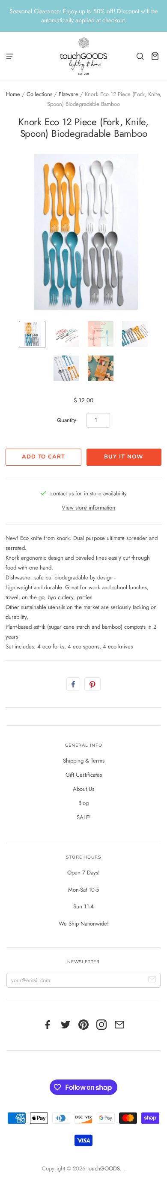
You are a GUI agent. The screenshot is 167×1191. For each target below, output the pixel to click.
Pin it (92, 684)
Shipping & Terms (83, 761)
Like (73, 684)
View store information (88, 508)
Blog (83, 803)
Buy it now (123, 457)
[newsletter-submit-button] (152, 980)
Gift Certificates (84, 775)
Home (13, 94)
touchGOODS (103, 1168)
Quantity (66, 420)
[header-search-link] (140, 56)
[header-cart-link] (155, 56)
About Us (83, 789)
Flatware (68, 94)
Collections (39, 94)
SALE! (84, 817)
